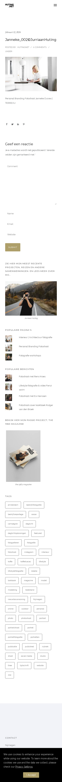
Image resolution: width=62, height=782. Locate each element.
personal (40, 609)
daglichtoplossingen (17, 533)
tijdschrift (24, 665)
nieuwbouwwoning (16, 599)
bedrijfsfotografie (34, 505)
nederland (29, 590)
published (29, 646)
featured (38, 533)
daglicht (29, 524)
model (44, 580)
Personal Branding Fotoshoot (34, 346)
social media (26, 656)
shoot (10, 656)
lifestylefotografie (15, 571)
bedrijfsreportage (15, 514)
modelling (12, 590)
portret (30, 628)
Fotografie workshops (30, 355)
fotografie (31, 543)
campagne (13, 524)
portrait (42, 618)
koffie (10, 561)
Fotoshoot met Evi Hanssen (32, 396)
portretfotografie (15, 637)
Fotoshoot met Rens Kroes (32, 376)
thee (10, 665)
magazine (28, 580)
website (40, 665)
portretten (34, 637)
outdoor (25, 609)
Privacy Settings (24, 766)
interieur (45, 552)
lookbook (12, 580)
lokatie (34, 571)
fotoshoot (12, 552)
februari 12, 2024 (12, 32)
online (10, 609)
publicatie (12, 646)
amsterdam (13, 505)
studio (43, 656)
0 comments (39, 47)
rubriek (45, 646)
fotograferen (13, 543)
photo (10, 618)
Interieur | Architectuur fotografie (35, 337)
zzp (9, 675)
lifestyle (42, 561)
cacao (34, 514)
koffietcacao (25, 561)
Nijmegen (37, 599)
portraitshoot (13, 628)
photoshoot (26, 618)
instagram (28, 552)
